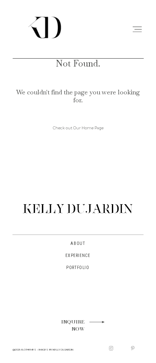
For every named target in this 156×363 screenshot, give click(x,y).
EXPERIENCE (77, 255)
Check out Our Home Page (78, 128)
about (77, 243)
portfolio (77, 267)
